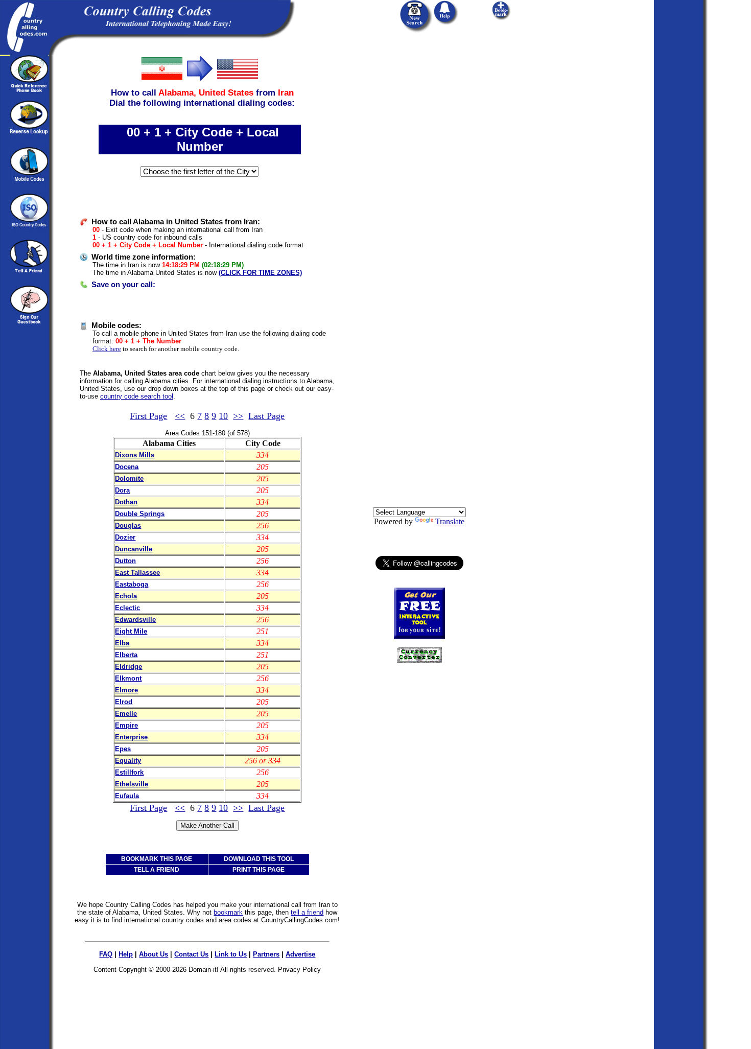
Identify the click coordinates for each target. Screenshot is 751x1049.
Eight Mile (131, 631)
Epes (123, 749)
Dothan (126, 502)
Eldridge (128, 666)
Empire (126, 725)
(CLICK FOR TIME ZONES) (260, 272)
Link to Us (231, 954)
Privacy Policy (299, 969)
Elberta (126, 655)
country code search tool (136, 396)
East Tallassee (137, 572)
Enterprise (131, 737)
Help (126, 954)
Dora (122, 490)
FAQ (105, 954)
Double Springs (140, 514)
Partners (266, 954)
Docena (126, 467)
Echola (126, 596)
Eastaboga (131, 584)
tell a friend (307, 912)
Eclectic (127, 608)
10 (223, 416)
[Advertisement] (419, 208)
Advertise (300, 954)
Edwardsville (135, 619)
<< (180, 416)
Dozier (125, 537)
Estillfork (129, 772)
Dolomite (129, 478)
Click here (106, 349)
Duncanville (133, 549)
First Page (148, 416)
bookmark (228, 912)
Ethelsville (131, 784)
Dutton (125, 561)
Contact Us (191, 954)
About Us (153, 954)
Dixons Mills (134, 455)
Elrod (123, 702)
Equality (128, 760)
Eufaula (127, 796)
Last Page (266, 416)
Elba (122, 643)
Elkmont (128, 678)
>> (238, 416)
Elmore (126, 690)
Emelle (126, 713)
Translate (449, 521)
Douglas (128, 525)
